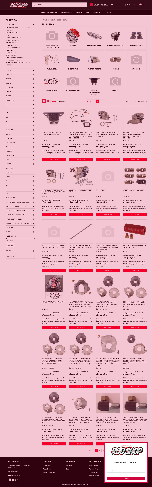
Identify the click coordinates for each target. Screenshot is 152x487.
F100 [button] (7, 159)
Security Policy (94, 475)
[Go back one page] (87, 101)
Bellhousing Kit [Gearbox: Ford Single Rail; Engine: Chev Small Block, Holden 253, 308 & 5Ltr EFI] (106, 303)
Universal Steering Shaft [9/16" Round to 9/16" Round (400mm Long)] (107, 247)
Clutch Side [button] (10, 198)
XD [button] (7, 185)
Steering (10, 50)
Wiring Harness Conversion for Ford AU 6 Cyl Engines (53, 302)
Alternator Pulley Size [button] (15, 215)
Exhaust (9, 172)
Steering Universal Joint (133, 190)
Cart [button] (142, 4)
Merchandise (82, 12)
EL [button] (6, 108)
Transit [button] (9, 151)
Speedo (9, 65)
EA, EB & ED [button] (10, 100)
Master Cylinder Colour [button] (16, 206)
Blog (67, 469)
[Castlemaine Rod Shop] (18, 5)
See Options (54, 159)
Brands (96, 12)
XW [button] (7, 193)
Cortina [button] (9, 138)
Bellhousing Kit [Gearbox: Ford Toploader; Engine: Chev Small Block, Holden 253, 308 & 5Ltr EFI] (52, 361)
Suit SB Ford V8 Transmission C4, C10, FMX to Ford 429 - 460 (54, 246)
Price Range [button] (11, 236)
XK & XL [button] (8, 70)
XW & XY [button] (9, 83)
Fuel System (11, 42)
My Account (46, 465)
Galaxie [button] (9, 147)
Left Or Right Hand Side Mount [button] (18, 202)
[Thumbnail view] (44, 101)
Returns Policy (94, 469)
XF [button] (7, 189)
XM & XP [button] (8, 75)
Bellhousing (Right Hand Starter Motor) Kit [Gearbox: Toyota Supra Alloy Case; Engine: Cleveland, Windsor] (81, 303)
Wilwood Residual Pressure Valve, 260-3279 (134, 246)
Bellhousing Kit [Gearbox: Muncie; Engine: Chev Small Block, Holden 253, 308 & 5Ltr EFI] (135, 361)
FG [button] (7, 125)
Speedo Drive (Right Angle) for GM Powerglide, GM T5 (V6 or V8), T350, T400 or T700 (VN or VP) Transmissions (107, 420)
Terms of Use (93, 465)
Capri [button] (8, 134)
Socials (107, 12)
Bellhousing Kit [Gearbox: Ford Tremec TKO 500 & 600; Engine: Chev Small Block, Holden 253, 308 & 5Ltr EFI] (80, 361)
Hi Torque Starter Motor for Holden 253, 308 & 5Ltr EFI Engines (54, 191)
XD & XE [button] (8, 91)
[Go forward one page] (104, 101)
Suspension (11, 52)
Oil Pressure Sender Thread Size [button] (19, 223)
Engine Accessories (14, 37)
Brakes (9, 30)
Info (53, 146)
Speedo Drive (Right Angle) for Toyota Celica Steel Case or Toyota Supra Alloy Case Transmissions (135, 420)
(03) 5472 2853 (101, 5)
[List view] (48, 101)
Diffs (8, 35)
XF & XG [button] (8, 96)
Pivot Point (100, 190)
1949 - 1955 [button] (10, 155)
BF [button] (7, 121)
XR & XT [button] (8, 79)
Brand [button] (8, 251)
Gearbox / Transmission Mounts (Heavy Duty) (51, 133)
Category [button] (10, 227)
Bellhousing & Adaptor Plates (18, 27)
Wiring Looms (11, 55)
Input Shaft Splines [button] (14, 219)
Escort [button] (9, 164)
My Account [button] (130, 5)
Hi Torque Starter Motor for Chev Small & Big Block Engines (107, 134)
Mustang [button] (9, 130)
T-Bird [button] (8, 176)
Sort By (128, 101)
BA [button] (7, 117)
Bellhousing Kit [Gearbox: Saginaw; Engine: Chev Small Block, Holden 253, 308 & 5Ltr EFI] (53, 420)
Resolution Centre (49, 472)
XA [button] (7, 181)
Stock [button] (8, 232)
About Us (69, 465)
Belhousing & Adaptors (15, 57)
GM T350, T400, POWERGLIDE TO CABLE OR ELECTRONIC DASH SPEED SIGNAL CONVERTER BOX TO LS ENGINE (81, 135)
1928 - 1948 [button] (10, 24)
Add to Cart (81, 215)
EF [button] (7, 104)
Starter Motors (13, 47)
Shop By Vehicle (49, 12)
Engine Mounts (12, 40)
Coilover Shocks (13, 32)
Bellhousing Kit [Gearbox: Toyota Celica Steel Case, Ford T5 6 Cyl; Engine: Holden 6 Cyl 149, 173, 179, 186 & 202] (81, 420)
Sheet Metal (11, 45)
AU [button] (7, 113)
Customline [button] (10, 142)
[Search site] (34, 4)
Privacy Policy (93, 472)
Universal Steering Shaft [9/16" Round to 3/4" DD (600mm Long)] (80, 247)
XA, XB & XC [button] (10, 87)
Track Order (47, 469)
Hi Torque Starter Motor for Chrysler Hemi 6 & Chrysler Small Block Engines (133, 135)
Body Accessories (13, 60)
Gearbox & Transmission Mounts (18, 62)
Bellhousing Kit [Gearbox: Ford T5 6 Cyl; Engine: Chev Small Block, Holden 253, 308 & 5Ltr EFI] (134, 303)
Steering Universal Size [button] (15, 210)
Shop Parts (66, 12)
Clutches (9, 168)
